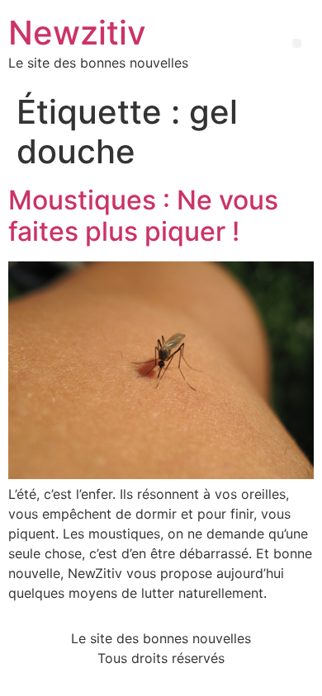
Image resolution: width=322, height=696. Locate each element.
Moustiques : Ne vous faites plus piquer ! (143, 215)
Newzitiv (77, 32)
